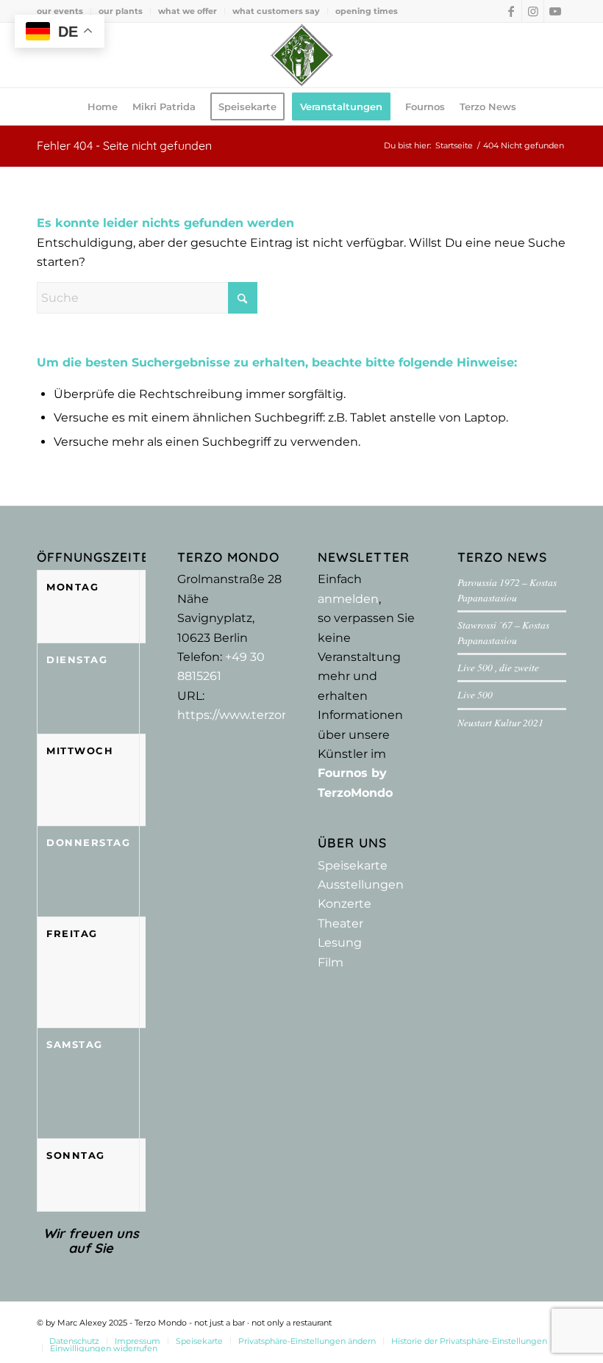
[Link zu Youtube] (555, 11)
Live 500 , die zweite (498, 667)
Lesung (340, 943)
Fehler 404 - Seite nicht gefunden (124, 145)
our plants (121, 11)
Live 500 (475, 694)
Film (330, 962)
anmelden (348, 599)
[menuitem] (64, 11)
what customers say (276, 11)
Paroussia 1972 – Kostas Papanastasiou (507, 589)
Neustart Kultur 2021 (500, 722)
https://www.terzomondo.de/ (261, 715)
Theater (340, 923)
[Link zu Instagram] (532, 11)
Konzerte (344, 904)
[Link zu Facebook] (510, 11)
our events (60, 11)
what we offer (187, 11)
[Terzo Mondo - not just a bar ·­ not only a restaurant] (301, 55)
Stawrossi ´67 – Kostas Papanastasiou (503, 632)
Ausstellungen (361, 885)
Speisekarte (353, 865)
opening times (366, 11)
